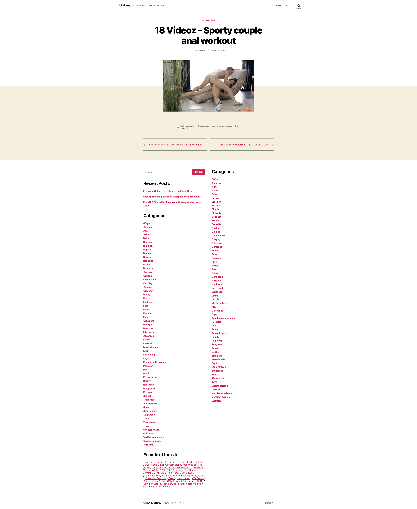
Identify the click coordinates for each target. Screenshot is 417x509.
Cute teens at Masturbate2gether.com (172, 467)
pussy (230, 126)
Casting (147, 272)
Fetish (146, 309)
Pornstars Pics (152, 475)
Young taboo (183, 478)
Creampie (148, 287)
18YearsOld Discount (155, 478)
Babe (146, 238)
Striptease (149, 414)
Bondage (148, 261)
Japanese (148, 336)
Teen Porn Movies (171, 475)
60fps (146, 223)
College (147, 276)
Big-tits (147, 249)
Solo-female (150, 403)
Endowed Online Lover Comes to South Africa (168, 191)
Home (278, 5)
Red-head (148, 384)
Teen (146, 418)
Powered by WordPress (174, 503)
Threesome (149, 422)
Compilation (149, 279)
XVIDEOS (198, 481)
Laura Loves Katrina (153, 462)
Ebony (146, 294)
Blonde (147, 253)
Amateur (148, 227)
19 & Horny (123, 5)
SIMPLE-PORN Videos (171, 470)
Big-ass (147, 242)
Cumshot (148, 291)
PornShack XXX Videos (168, 473)
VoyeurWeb (188, 473)
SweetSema (151, 464)
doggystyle (196, 126)
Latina (146, 339)
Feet (145, 306)
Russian (147, 392)
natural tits (223, 126)
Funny (146, 317)
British (147, 264)
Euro (145, 298)
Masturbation (150, 347)
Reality (147, 381)
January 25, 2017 (218, 50)
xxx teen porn (185, 483)
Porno (185, 475)
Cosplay (147, 283)
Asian (146, 234)
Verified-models (152, 441)
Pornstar (148, 366)
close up (188, 126)
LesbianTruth (173, 462)
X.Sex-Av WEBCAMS (163, 481)
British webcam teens (169, 464)
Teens (171, 478)
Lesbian (147, 343)
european (206, 126)
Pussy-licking (150, 377)
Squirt (146, 407)
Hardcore (148, 328)
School (147, 396)
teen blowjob (169, 483)
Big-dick (148, 245)
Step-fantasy (150, 411)
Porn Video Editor (159, 486)
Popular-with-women (154, 362)
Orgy (146, 358)
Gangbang (149, 321)
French (147, 313)
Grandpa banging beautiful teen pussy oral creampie (171, 196)
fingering (214, 126)
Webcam (148, 444)
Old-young (149, 354)
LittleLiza (199, 462)
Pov (145, 369)
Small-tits (148, 399)
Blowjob (147, 257)
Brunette (148, 268)
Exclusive (148, 302)
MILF (146, 351)
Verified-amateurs (153, 437)
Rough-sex (149, 388)
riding (235, 126)
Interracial (148, 332)
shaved (183, 128)
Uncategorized (208, 21)
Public (146, 373)
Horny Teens (197, 475)
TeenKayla (187, 462)
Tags (286, 5)
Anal (182, 126)
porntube (201, 50)
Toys (146, 426)
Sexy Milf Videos (152, 483)
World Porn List (184, 481)
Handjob (147, 324)
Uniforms (148, 433)
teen (188, 128)
